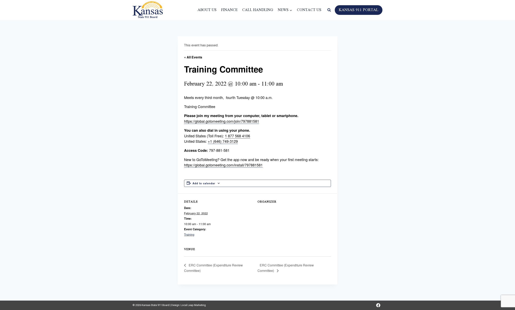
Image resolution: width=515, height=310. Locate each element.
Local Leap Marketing (193, 305)
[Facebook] (378, 305)
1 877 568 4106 (237, 135)
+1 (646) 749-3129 (223, 141)
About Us (207, 10)
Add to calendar (204, 183)
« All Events (193, 57)
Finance (229, 10)
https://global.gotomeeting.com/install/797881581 (223, 164)
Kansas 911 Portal (358, 10)
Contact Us (309, 10)
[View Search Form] (329, 10)
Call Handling (257, 10)
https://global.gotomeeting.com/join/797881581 (221, 121)
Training (189, 234)
